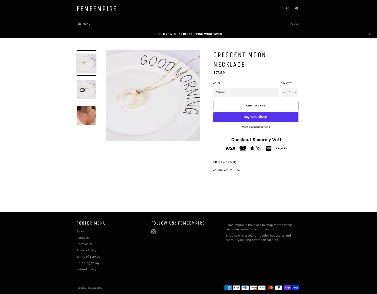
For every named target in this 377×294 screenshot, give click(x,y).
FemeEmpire (97, 9)
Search (82, 231)
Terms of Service (88, 256)
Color (217, 83)
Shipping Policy (88, 263)
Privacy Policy (86, 250)
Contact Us (84, 244)
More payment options (256, 127)
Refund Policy (86, 269)
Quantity (286, 83)
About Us (83, 237)
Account (295, 23)
